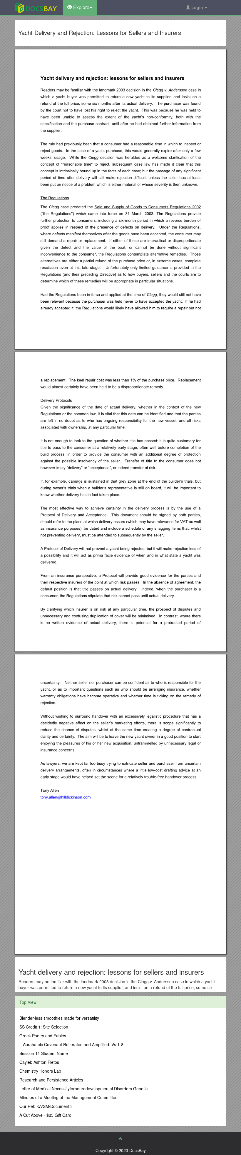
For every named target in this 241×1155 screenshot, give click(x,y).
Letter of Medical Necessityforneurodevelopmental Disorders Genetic (83, 1088)
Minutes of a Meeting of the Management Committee (68, 1097)
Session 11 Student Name (43, 1053)
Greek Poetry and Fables (42, 1036)
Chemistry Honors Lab (40, 1071)
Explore (80, 7)
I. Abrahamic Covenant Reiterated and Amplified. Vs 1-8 (71, 1044)
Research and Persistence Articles (51, 1080)
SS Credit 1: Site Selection (43, 1027)
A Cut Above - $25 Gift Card (45, 1115)
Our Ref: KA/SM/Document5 (45, 1106)
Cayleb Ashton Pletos (39, 1062)
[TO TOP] (120, 1138)
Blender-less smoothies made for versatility (59, 1018)
